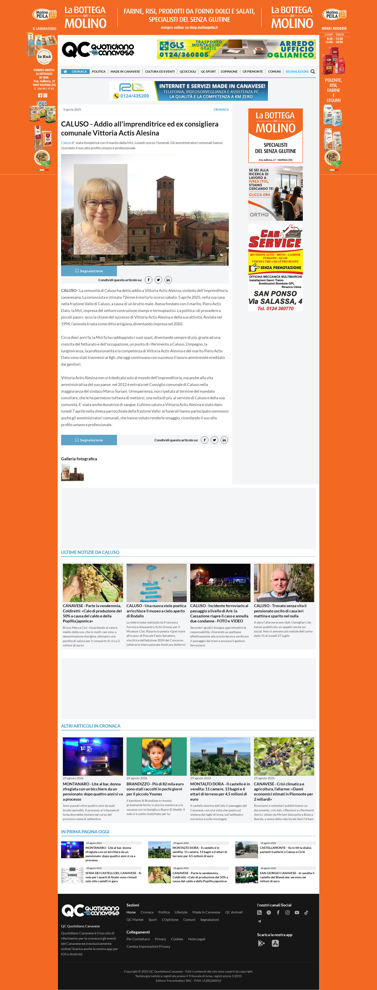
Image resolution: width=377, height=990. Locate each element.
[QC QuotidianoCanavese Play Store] (261, 943)
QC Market (135, 919)
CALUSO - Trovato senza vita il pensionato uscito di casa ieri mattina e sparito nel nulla (280, 610)
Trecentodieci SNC (179, 980)
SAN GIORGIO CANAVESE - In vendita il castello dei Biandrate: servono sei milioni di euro (287, 877)
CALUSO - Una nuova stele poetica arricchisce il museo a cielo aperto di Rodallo (156, 610)
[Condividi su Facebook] (148, 280)
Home (131, 912)
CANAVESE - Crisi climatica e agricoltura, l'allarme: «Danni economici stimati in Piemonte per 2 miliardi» (283, 791)
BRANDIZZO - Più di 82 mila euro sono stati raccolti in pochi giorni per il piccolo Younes (155, 788)
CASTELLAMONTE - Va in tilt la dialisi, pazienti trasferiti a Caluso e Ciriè (286, 850)
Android (76, 954)
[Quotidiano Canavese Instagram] (287, 912)
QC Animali (234, 912)
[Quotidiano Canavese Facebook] (278, 912)
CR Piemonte (253, 71)
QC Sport (208, 71)
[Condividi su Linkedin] (168, 280)
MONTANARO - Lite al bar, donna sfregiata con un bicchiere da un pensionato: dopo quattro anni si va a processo (93, 791)
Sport (153, 919)
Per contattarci (138, 939)
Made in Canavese (125, 71)
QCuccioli (188, 71)
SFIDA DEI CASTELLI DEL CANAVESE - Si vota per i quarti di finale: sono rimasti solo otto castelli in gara (113, 877)
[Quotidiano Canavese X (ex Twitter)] (269, 912)
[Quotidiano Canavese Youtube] (297, 912)
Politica (99, 71)
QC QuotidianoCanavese (166, 971)
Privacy (160, 939)
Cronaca (79, 71)
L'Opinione (229, 71)
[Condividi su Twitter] (158, 280)
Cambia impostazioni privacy (148, 946)
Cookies (177, 939)
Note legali (196, 939)
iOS (64, 954)
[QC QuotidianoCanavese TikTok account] (306, 912)
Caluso (66, 142)
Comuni (274, 71)
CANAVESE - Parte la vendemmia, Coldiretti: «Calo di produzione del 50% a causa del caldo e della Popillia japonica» (92, 613)
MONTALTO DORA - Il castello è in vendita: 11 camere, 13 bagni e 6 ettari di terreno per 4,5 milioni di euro (220, 791)
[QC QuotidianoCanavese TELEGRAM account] (259, 920)
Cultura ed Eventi (160, 71)
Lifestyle (181, 912)
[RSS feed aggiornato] (259, 912)
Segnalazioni (297, 71)
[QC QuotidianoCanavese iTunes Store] (275, 943)
